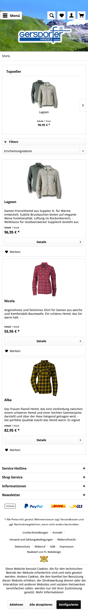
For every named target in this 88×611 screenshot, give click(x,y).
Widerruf (40, 546)
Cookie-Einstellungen (35, 532)
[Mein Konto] (71, 15)
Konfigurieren (68, 604)
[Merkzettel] (61, 15)
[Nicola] (44, 279)
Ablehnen (16, 604)
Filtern (13, 142)
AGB (52, 546)
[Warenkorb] (81, 15)
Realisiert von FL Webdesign (44, 552)
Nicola (9, 301)
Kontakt (57, 532)
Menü (15, 15)
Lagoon (44, 112)
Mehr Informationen (50, 592)
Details (41, 242)
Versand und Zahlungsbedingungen (31, 539)
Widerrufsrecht (66, 539)
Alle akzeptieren (40, 604)
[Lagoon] (44, 93)
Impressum (66, 546)
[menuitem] (11, 15)
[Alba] (44, 378)
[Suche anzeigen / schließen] (51, 15)
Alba (8, 400)
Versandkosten (69, 519)
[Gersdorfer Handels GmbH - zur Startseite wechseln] (46, 34)
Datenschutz (22, 546)
